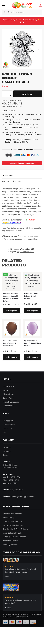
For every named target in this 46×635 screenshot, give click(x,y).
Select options (11, 311)
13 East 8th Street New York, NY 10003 (11, 466)
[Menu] (6, 5)
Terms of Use (8, 406)
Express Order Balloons (12, 521)
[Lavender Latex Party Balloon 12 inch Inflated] (32, 328)
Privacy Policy (8, 394)
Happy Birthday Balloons (13, 525)
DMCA (5, 390)
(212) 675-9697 (16, 490)
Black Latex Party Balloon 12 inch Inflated (31, 295)
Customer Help (9, 424)
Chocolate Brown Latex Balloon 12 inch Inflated (10, 343)
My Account (8, 421)
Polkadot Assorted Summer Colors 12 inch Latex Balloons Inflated (11, 297)
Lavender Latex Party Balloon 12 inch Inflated (32, 343)
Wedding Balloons (10, 544)
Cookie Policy (8, 386)
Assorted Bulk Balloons (12, 514)
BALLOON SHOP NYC (17, 614)
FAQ (4, 432)
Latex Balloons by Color (12, 533)
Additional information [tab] (12, 181)
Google (5, 455)
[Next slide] (38, 49)
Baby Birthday (8, 517)
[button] (40, 5)
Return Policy (8, 398)
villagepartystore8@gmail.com (21, 496)
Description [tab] (7, 175)
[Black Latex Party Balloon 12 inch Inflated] (32, 281)
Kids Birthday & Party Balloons (15, 529)
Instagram (7, 447)
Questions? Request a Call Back (22, 163)
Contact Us (7, 428)
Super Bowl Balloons (25, 252)
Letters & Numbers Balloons (14, 537)
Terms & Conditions (11, 402)
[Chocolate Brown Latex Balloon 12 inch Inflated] (11, 328)
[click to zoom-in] (22, 49)
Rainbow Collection (10, 541)
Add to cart (27, 94)
